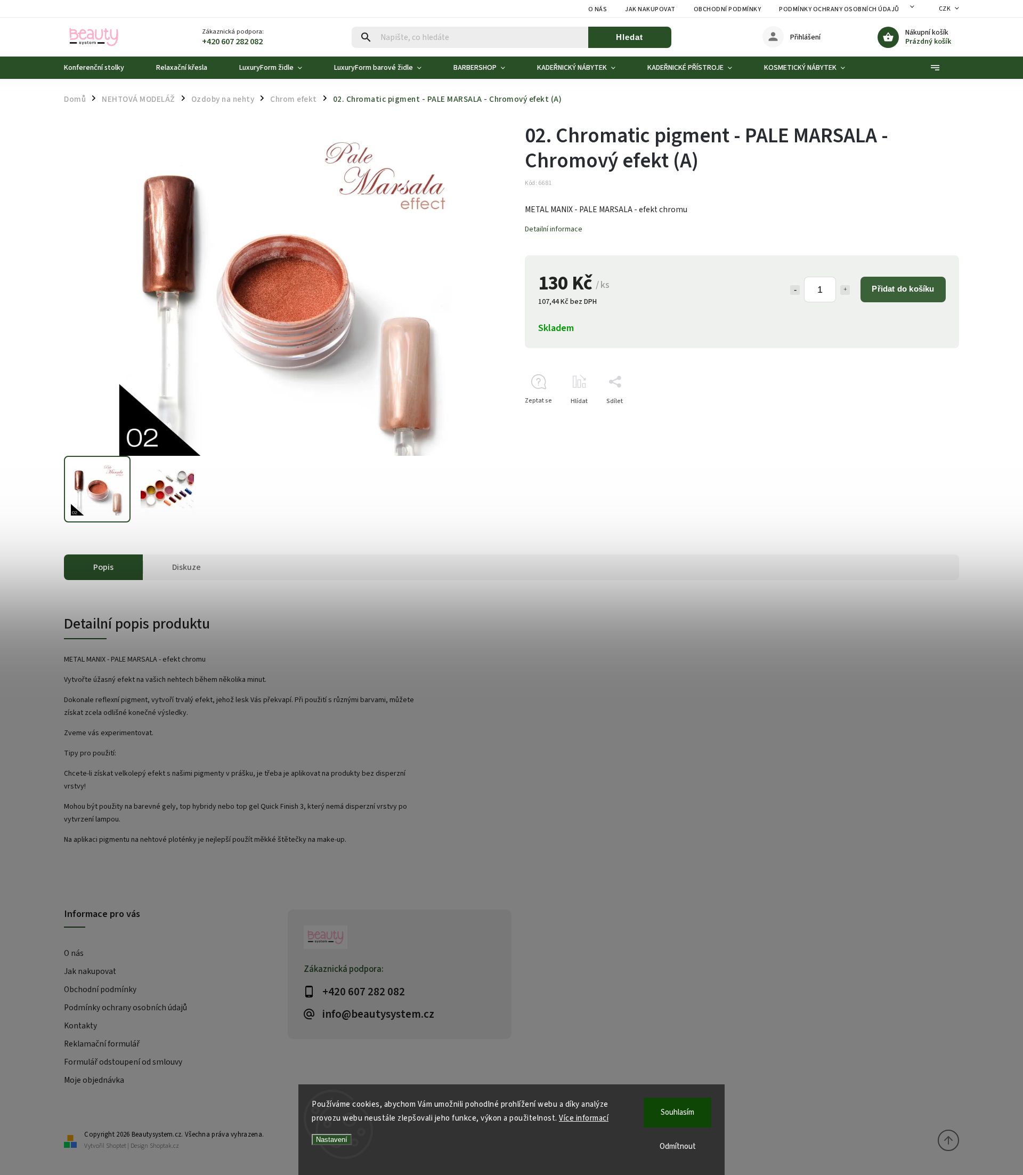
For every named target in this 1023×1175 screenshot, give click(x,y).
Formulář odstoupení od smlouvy (123, 1062)
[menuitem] (102, 68)
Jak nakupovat (650, 9)
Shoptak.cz (164, 1145)
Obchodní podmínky (727, 9)
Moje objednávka (94, 1080)
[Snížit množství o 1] (795, 290)
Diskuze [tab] (186, 567)
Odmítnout (678, 1146)
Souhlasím (677, 1112)
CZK (945, 8)
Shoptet (116, 1145)
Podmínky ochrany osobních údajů (839, 9)
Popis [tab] (103, 567)
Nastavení (331, 1140)
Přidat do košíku (903, 288)
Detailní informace (553, 229)
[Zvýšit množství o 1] (845, 290)
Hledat (629, 37)
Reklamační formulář (102, 1044)
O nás (597, 9)
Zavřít (926, 419)
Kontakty (80, 1026)
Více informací (583, 1118)
